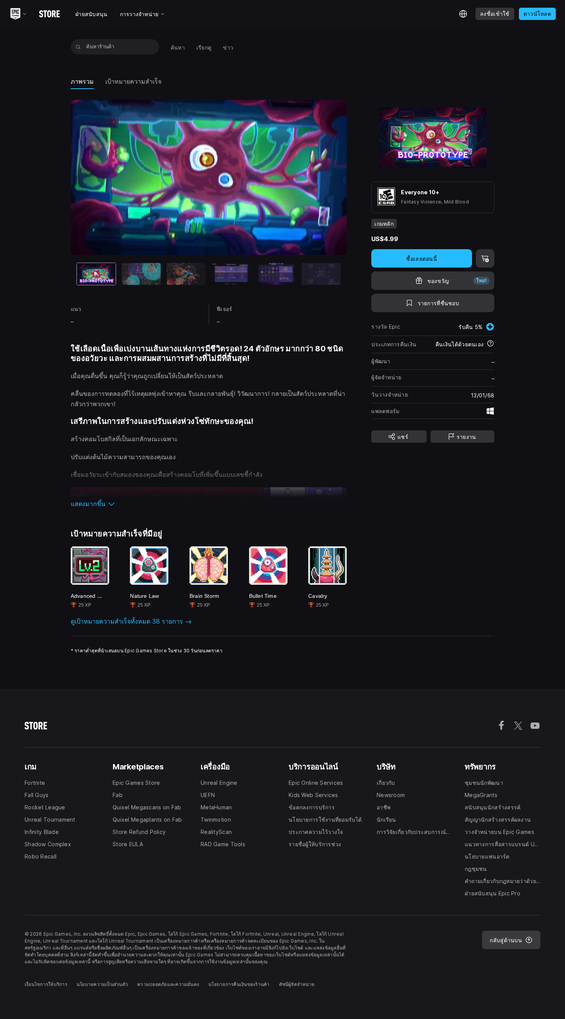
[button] (209, 504)
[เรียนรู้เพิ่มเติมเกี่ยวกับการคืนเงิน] (490, 344)
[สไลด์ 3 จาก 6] (186, 274)
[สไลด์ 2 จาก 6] (141, 274)
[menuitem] (178, 47)
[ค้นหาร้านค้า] (78, 47)
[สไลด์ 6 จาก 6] (321, 274)
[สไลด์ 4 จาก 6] (231, 274)
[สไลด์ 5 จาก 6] (276, 274)
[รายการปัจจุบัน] (96, 274)
